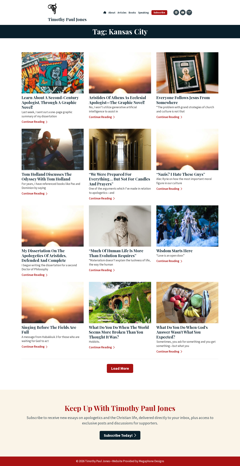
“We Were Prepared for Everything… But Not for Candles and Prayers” (119, 179)
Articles (122, 12)
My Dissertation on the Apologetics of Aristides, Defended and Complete (44, 255)
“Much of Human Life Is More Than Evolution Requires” (116, 253)
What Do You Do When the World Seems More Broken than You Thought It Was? (119, 332)
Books (132, 12)
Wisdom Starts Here (174, 250)
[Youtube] (183, 12)
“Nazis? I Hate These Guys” (180, 174)
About (111, 12)
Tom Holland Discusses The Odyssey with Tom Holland (47, 177)
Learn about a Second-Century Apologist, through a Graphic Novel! (50, 102)
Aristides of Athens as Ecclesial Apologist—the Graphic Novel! (117, 100)
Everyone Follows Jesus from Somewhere (183, 100)
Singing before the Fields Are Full (49, 330)
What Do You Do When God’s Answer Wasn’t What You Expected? (182, 332)
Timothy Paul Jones (67, 19)
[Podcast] (176, 12)
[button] (120, 368)
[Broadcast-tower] (189, 12)
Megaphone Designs (151, 461)
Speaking (143, 12)
